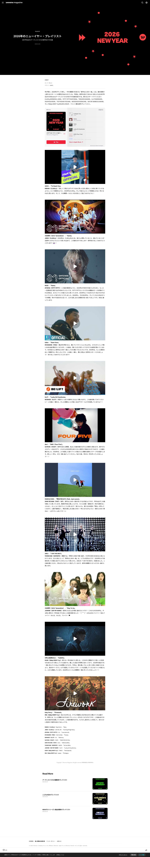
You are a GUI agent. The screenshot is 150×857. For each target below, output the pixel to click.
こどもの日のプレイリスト (50, 795)
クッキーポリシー (50, 841)
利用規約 (31, 841)
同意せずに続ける (123, 854)
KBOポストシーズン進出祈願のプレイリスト (56, 809)
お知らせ (59, 841)
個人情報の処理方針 (40, 841)
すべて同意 (141, 854)
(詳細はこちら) (60, 854)
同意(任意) (133, 854)
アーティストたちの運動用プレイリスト (54, 780)
